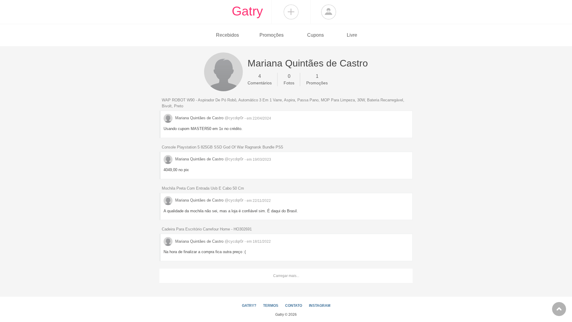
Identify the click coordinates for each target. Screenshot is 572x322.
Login (329, 12)
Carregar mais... (286, 276)
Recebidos (227, 35)
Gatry (247, 11)
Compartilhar (291, 12)
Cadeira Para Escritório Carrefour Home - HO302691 (207, 229)
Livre (352, 35)
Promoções (271, 35)
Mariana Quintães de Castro (208, 118)
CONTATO (293, 306)
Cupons (315, 35)
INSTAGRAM (319, 306)
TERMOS (270, 306)
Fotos (289, 79)
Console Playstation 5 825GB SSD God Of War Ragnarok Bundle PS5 (222, 147)
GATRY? (249, 306)
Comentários (260, 79)
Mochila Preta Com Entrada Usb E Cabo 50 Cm (203, 188)
